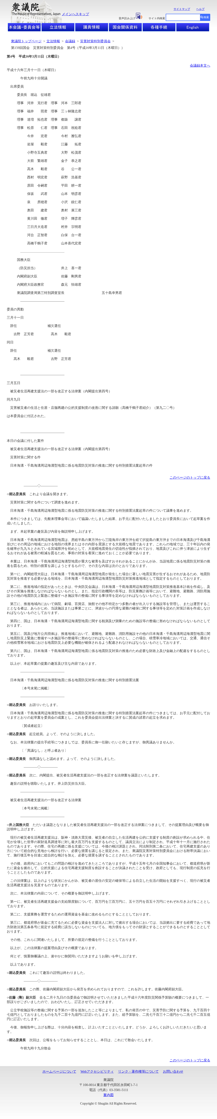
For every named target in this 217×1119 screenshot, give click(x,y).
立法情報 (53, 41)
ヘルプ (200, 9)
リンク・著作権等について (138, 1071)
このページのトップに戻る (190, 477)
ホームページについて (59, 1071)
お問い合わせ (173, 1071)
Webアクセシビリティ (97, 1071)
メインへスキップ (75, 14)
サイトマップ (182, 9)
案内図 (108, 1095)
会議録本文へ (200, 65)
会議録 (70, 41)
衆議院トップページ (26, 41)
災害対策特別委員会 (95, 41)
